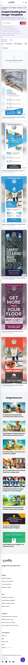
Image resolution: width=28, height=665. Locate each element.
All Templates (5, 7)
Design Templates (6, 578)
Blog (3, 638)
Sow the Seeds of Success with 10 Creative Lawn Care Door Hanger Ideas (13, 509)
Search (23, 23)
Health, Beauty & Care (7, 619)
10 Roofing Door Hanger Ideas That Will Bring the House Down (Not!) (14, 434)
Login (3, 644)
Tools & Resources (6, 584)
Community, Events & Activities (10, 625)
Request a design (6, 587)
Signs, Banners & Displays (8, 600)
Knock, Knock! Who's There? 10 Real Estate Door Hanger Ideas (14, 471)
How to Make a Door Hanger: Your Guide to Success (13, 545)
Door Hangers (13, 7)
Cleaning (19, 7)
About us (4, 635)
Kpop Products (5, 606)
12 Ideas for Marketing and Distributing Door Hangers (11, 527)
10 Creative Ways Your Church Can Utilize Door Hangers (14, 453)
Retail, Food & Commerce (8, 622)
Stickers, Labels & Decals (8, 603)
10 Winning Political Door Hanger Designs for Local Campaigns (13, 490)
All (2, 43)
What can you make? (7, 581)
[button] (24, 114)
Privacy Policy (5, 659)
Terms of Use (5, 657)
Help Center (5, 641)
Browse (6, 48)
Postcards (9, 43)
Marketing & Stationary (8, 597)
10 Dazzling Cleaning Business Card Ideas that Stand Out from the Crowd (13, 416)
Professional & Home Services (9, 616)
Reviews (4, 647)
